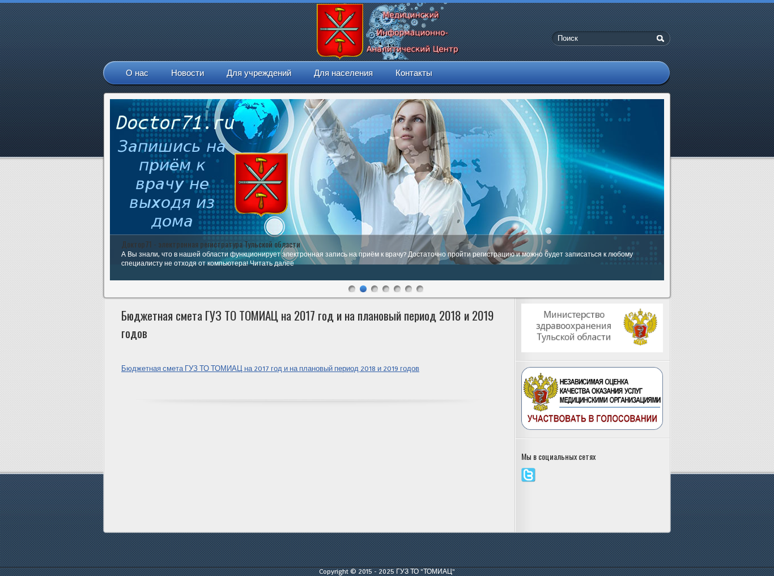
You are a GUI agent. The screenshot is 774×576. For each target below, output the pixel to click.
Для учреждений (259, 72)
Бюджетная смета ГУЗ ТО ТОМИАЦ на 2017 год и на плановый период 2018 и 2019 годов (270, 368)
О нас (137, 72)
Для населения (343, 72)
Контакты (413, 72)
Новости (187, 72)
